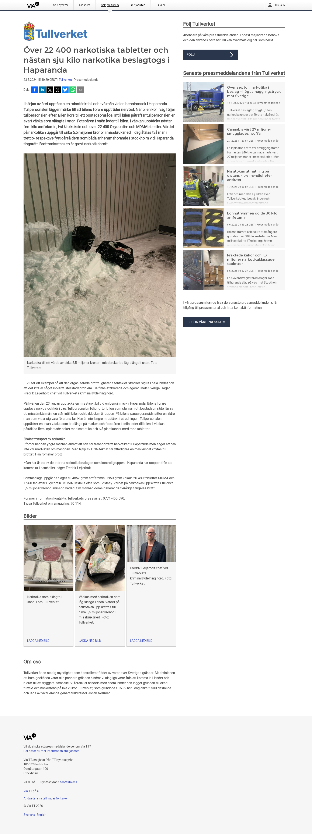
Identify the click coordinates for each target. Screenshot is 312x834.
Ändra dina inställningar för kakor (46, 798)
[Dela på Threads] (57, 90)
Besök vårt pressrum (206, 322)
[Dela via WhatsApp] (72, 90)
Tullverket (65, 79)
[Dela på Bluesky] (65, 90)
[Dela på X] (49, 90)
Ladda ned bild (38, 640)
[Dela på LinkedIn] (42, 90)
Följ (191, 55)
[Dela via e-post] (80, 90)
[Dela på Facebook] (34, 90)
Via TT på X (31, 791)
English (41, 814)
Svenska (29, 814)
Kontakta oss (68, 782)
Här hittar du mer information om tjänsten (52, 751)
